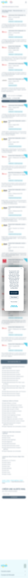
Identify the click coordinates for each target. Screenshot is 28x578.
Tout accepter (14, 292)
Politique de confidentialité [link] (14, 306)
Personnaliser (14, 301)
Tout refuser (14, 297)
